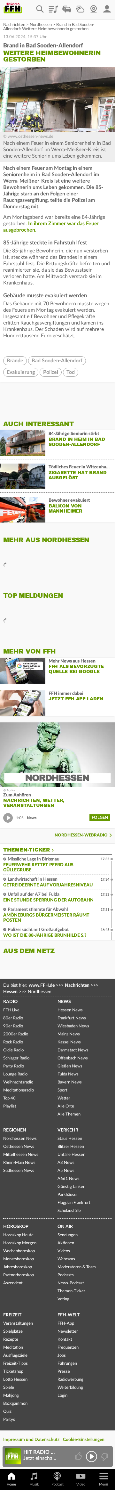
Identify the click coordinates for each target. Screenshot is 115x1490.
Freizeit (12, 1315)
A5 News (65, 1171)
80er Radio (13, 1018)
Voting (63, 1299)
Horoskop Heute (18, 1235)
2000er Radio (15, 1034)
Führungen (67, 1364)
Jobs (61, 1356)
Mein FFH (107, 6)
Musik (34, 1484)
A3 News (65, 1163)
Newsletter (67, 1331)
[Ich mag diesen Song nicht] (104, 1456)
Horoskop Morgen (19, 1243)
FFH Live (11, 1010)
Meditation (13, 1348)
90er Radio (13, 1026)
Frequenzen (68, 1348)
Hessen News (70, 1010)
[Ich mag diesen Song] (79, 1456)
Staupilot (67, 6)
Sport (62, 1090)
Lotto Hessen (15, 1380)
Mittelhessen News (20, 1155)
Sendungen (67, 1235)
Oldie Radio (13, 1050)
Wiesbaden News (73, 1026)
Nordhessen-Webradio (81, 835)
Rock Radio (13, 1042)
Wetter (80, 6)
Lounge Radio (15, 1074)
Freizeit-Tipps (15, 1364)
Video (80, 1484)
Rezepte (10, 1340)
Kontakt (64, 1340)
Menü (103, 1484)
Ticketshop (13, 1372)
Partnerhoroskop (18, 1275)
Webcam (93, 6)
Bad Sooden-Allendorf (57, 360)
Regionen (14, 1130)
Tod (70, 372)
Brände (15, 360)
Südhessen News (18, 1171)
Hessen (10, 992)
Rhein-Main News (19, 1163)
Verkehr (67, 1130)
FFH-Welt (68, 1315)
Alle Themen (68, 1114)
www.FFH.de (42, 985)
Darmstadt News (72, 1050)
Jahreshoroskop (17, 1267)
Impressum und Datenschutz (31, 1439)
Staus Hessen (69, 1139)
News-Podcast (70, 1283)
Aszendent (13, 1283)
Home (11, 1484)
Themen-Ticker (26, 850)
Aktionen (65, 1243)
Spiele (8, 1388)
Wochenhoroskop (19, 1251)
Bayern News (69, 1082)
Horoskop (15, 1226)
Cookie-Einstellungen (83, 1439)
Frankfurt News (71, 1018)
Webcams (66, 1259)
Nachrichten (14, 25)
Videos (63, 1251)
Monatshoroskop (18, 1259)
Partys (9, 1420)
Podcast (57, 1484)
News (64, 1002)
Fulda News (68, 1074)
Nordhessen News (20, 1139)
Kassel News (69, 1042)
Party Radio (13, 1066)
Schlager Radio (16, 1058)
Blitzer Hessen (70, 1147)
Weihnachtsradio (18, 1082)
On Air (65, 1226)
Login (62, 1396)
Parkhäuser (67, 1195)
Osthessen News (18, 1147)
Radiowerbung (70, 1380)
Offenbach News (72, 1058)
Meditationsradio (18, 1090)
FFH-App (65, 1323)
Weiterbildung (70, 1388)
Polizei (50, 372)
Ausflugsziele (15, 1356)
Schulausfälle (69, 1211)
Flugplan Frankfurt (73, 1203)
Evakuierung (21, 372)
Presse (63, 1372)
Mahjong (11, 1396)
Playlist (53, 6)
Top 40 (9, 1098)
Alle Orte (65, 1106)
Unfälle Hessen (71, 1155)
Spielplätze (13, 1331)
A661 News (68, 1179)
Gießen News (69, 1066)
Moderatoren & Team (76, 1267)
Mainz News (68, 1034)
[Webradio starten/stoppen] (91, 1456)
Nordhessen (41, 25)
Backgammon (15, 1404)
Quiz (7, 1412)
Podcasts (65, 1275)
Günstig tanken (71, 1187)
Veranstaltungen (18, 1323)
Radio (10, 1002)
